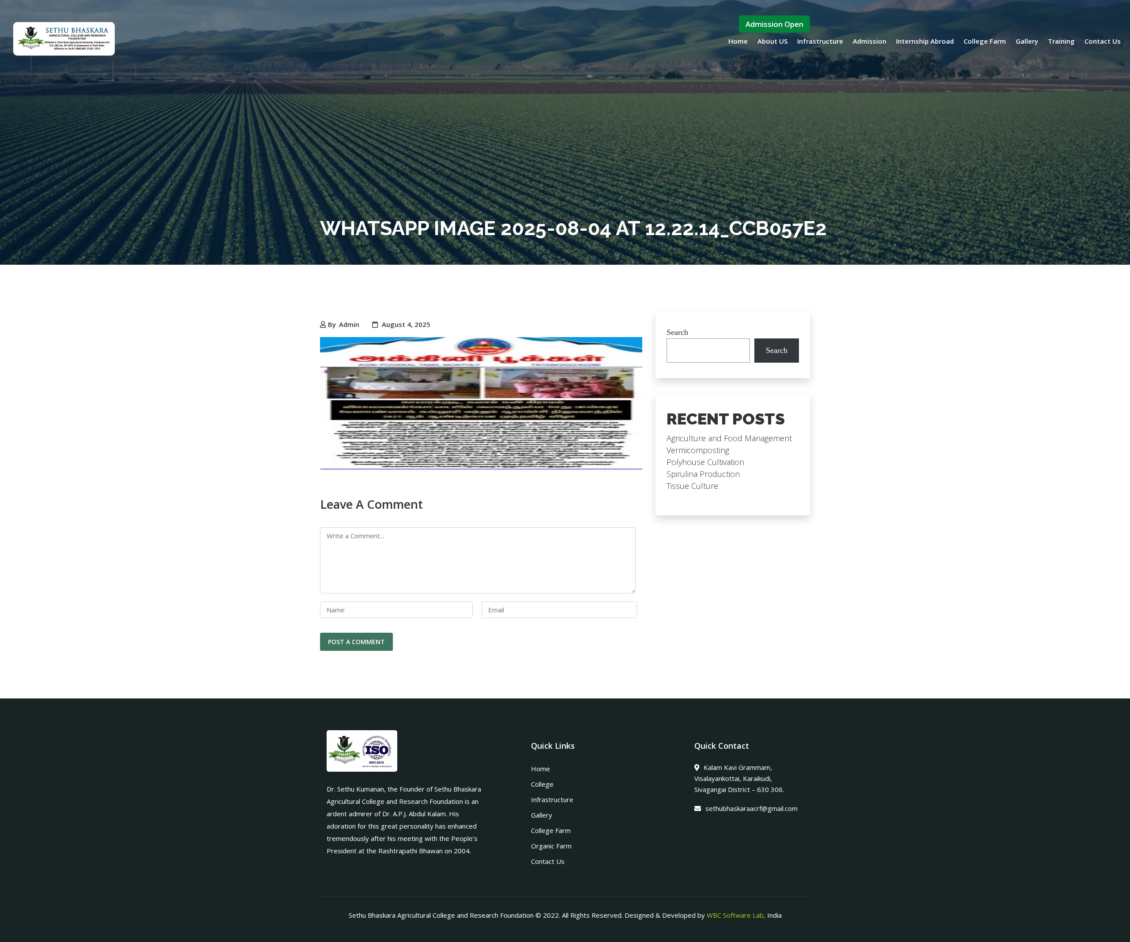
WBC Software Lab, (736, 915)
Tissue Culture (692, 485)
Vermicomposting (698, 450)
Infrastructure (820, 41)
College (542, 784)
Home (738, 41)
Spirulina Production (703, 474)
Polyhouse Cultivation (705, 462)
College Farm (985, 41)
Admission (869, 41)
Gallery (1027, 41)
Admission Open (774, 24)
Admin (349, 324)
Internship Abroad (925, 41)
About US (772, 41)
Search (677, 332)
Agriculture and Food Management (729, 438)
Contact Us (1103, 41)
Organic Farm (551, 845)
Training (1061, 41)
